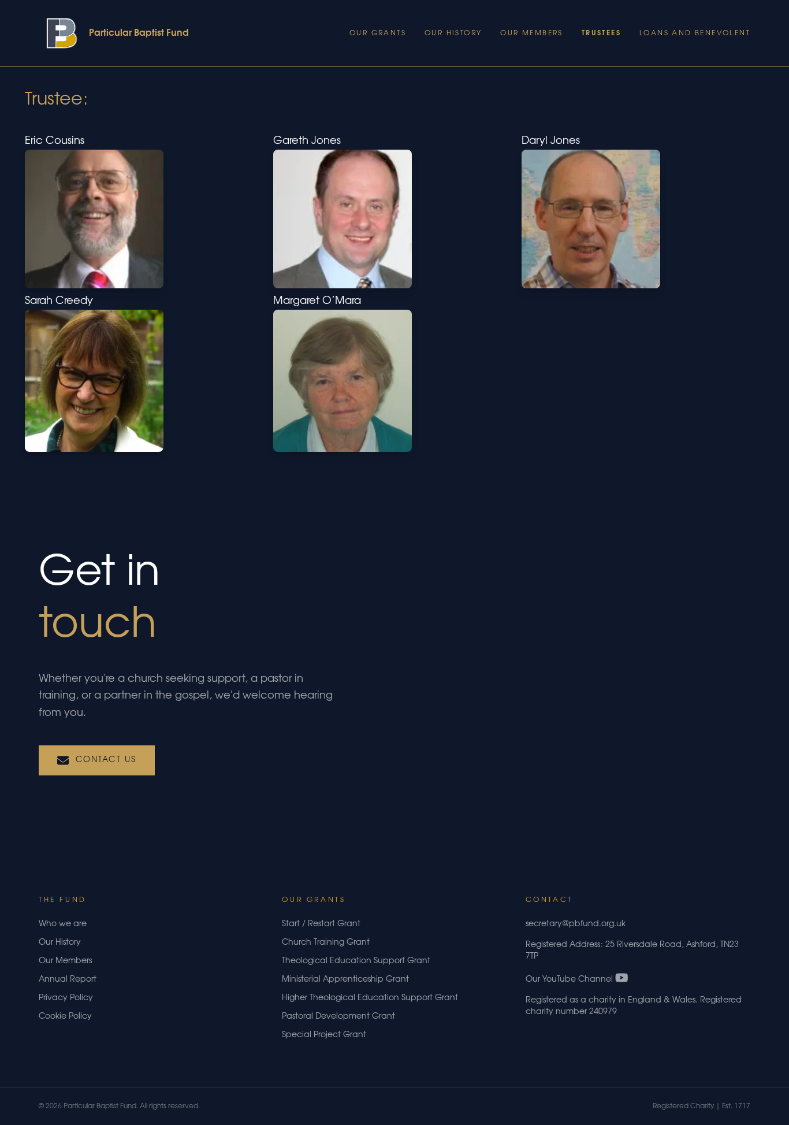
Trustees (601, 33)
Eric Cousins (54, 141)
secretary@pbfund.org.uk (576, 924)
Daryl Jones (551, 141)
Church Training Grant (326, 943)
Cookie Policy (65, 1017)
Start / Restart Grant (321, 924)
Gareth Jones (307, 141)
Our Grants (377, 33)
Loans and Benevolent (694, 33)
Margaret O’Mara (317, 301)
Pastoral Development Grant (338, 1017)
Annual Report (67, 980)
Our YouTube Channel (570, 980)
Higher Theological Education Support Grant (370, 998)
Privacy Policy (66, 998)
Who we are (63, 924)
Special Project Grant (324, 1035)
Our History (453, 33)
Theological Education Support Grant (356, 961)
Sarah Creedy (59, 301)
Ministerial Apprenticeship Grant (345, 980)
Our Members (531, 33)
